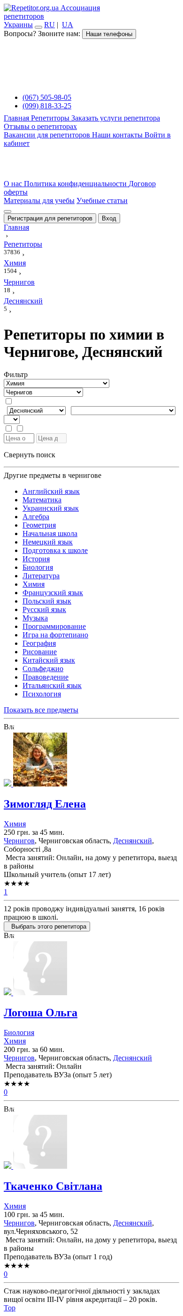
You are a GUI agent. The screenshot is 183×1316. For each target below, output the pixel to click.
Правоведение (46, 677)
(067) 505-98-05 (47, 97)
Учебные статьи (102, 200)
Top (9, 1308)
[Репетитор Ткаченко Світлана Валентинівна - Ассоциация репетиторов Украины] (91, 1143)
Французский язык (53, 593)
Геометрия (39, 525)
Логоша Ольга (40, 1012)
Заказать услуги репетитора (115, 118)
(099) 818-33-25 (47, 106)
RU (49, 25)
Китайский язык (49, 660)
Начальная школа (50, 533)
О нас (14, 184)
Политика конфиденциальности (76, 184)
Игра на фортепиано (55, 635)
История (36, 559)
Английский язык (51, 491)
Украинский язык (51, 508)
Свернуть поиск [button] (29, 455)
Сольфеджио (43, 669)
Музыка (35, 618)
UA (67, 25)
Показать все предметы (41, 710)
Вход (109, 218)
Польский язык (47, 601)
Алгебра (36, 517)
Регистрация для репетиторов (50, 218)
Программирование (54, 626)
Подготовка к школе (55, 550)
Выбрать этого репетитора (47, 926)
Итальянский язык (52, 685)
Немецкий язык (48, 542)
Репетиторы (51, 118)
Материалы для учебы (39, 200)
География (39, 643)
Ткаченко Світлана (53, 1186)
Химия (34, 584)
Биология (38, 567)
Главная (17, 118)
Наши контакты (118, 135)
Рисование (40, 652)
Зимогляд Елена (45, 804)
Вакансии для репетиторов (48, 135)
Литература (41, 576)
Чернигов (19, 841)
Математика (42, 500)
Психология (42, 694)
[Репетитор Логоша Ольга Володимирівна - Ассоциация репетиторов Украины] (91, 969)
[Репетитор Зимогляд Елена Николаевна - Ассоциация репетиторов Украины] (91, 760)
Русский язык (44, 609)
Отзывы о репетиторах (40, 126)
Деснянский (132, 841)
